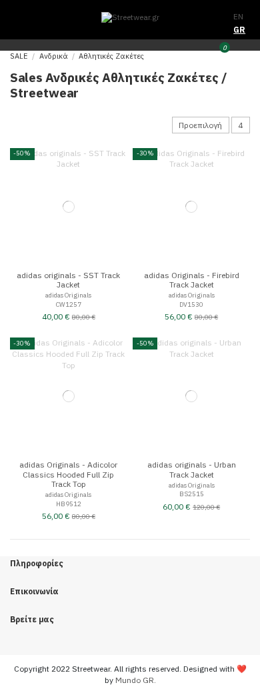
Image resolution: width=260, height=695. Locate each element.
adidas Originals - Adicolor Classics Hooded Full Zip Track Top (68, 474)
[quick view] (122, 162)
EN (238, 16)
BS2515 (191, 494)
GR (239, 30)
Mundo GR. (135, 680)
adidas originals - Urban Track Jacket (191, 469)
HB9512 (68, 504)
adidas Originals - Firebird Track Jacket (191, 279)
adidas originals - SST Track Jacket (68, 279)
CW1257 (68, 304)
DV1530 (191, 304)
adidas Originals (68, 295)
